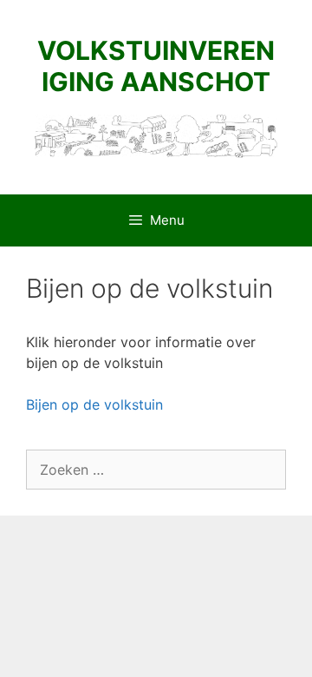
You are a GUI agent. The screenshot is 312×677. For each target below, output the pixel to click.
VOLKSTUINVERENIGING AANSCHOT (156, 66)
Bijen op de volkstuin (94, 404)
